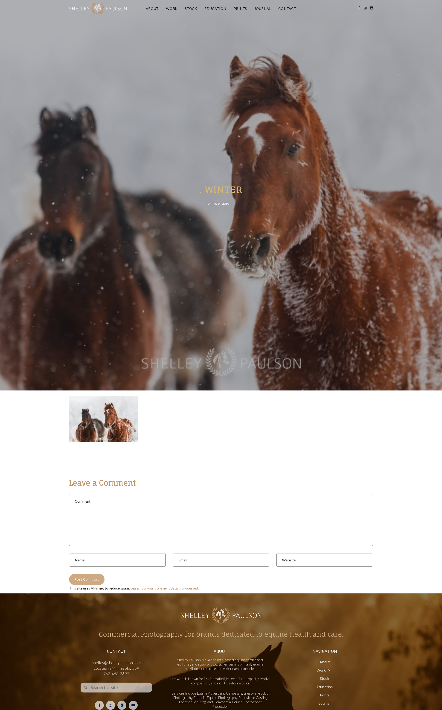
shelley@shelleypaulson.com (116, 662)
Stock (191, 8)
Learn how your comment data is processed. (164, 588)
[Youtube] (133, 705)
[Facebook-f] (99, 705)
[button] (324, 670)
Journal (262, 8)
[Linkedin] (121, 705)
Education (215, 8)
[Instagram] (110, 705)
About (152, 8)
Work (171, 8)
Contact (287, 8)
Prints (240, 8)
